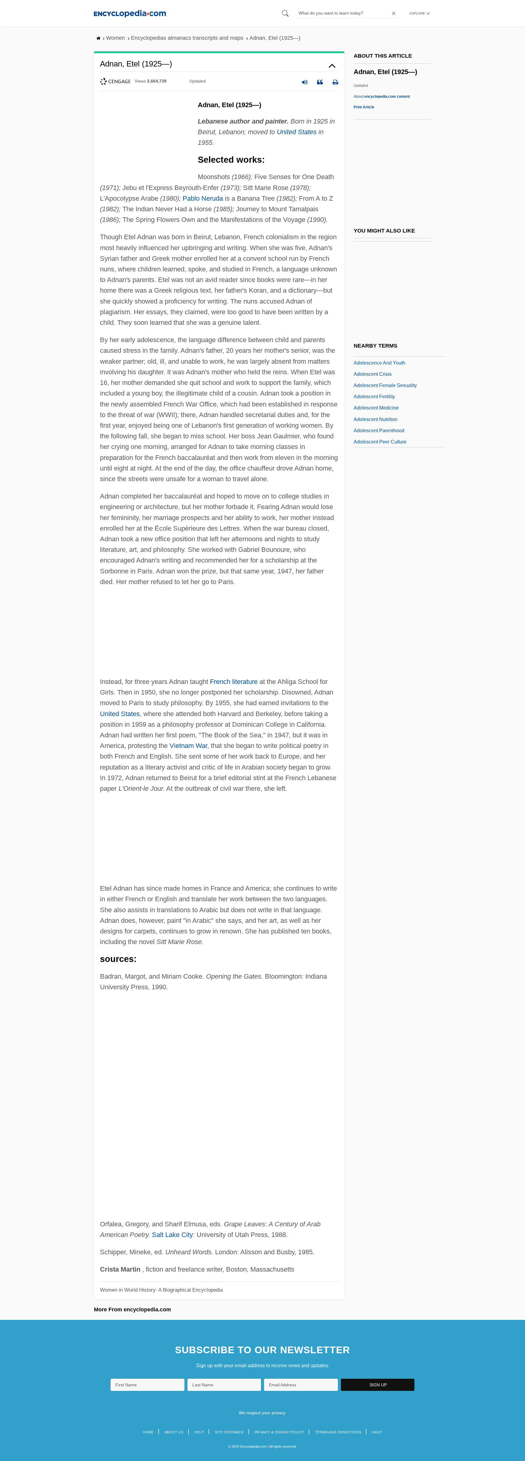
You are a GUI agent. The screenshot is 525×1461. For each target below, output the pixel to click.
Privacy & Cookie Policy (279, 1432)
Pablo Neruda (203, 198)
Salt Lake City (172, 1234)
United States (297, 132)
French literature (234, 681)
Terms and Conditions (338, 1432)
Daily (377, 1432)
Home (148, 1432)
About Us (174, 1432)
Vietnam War (188, 745)
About (382, 96)
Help (199, 1432)
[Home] (130, 13)
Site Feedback (229, 1432)
